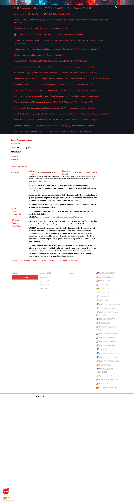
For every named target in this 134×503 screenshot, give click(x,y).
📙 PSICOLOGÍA (103, 365)
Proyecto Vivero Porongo (51, 78)
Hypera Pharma (71, 120)
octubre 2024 (45, 273)
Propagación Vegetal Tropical (26, 78)
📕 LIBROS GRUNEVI (105, 319)
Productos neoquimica (91, 120)
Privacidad (56, 172)
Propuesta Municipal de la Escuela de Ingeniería (67, 90)
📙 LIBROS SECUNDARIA (107, 361)
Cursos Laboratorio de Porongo (70, 34)
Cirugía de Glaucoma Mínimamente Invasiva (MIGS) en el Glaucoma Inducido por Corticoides (53, 102)
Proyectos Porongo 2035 (85, 67)
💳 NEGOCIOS (102, 289)
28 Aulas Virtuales (67, 84)
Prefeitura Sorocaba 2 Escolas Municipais (31, 29)
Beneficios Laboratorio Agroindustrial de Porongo (34, 67)
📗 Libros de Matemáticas (107, 334)
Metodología (45, 172)
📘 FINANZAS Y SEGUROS (108, 353)
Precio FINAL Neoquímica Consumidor (30, 131)
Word (14, 208)
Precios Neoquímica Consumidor (63, 131)
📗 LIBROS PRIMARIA (106, 345)
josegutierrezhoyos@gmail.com (50, 217)
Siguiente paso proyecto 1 (68, 114)
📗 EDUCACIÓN (103, 323)
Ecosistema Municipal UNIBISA (95, 114)
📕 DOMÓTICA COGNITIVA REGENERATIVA (33, 34)
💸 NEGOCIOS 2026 (104, 292)
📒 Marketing (102, 300)
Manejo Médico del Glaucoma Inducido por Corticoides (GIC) (39, 108)
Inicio (78, 260)
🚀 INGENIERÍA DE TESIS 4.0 (57, 14)
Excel (14, 211)
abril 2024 (44, 289)
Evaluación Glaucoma (100, 90)
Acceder (71, 273)
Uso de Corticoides (21, 114)
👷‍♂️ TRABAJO (102, 285)
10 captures (16, 143)
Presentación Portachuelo (46, 125)
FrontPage (16, 226)
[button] (6, 491)
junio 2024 (44, 281)
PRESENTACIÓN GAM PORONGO (28, 90)
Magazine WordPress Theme (24, 396)
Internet (15, 223)
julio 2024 (44, 277)
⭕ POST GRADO (103, 281)
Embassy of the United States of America (77, 125)
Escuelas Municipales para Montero (29, 55)
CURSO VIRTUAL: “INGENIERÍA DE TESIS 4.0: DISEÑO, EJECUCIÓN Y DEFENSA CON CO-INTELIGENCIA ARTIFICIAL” (61, 21)
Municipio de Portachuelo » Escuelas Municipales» (35, 84)
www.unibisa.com (40, 181)
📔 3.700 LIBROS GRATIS (107, 308)
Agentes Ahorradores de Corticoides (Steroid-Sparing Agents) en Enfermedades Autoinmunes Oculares (56, 96)
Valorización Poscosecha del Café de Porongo (79, 73)
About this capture (19, 166)
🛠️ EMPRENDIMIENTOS (107, 380)
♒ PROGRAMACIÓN (105, 273)
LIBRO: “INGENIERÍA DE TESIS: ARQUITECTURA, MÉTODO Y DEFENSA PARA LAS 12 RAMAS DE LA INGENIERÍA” (58, 41)
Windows (15, 220)
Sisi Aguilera (85, 131)
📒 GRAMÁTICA (103, 296)
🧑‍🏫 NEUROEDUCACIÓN (106, 387)
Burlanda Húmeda (85, 84)
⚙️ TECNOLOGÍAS (104, 277)
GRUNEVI (19, 2)
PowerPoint (16, 214)
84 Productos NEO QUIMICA (50, 120)
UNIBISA (15, 172)
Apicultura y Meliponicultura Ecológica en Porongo (35, 73)
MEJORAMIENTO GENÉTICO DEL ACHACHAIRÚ (87, 78)
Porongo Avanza (65, 67)
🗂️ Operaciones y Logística (107, 376)
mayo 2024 (44, 285)
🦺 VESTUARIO (103, 384)
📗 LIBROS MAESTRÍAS (107, 341)
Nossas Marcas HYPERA (24, 120)
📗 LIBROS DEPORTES (106, 338)
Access (14, 217)
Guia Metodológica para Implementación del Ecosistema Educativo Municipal (46, 49)
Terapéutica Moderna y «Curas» (82, 108)
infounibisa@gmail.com (73, 217)
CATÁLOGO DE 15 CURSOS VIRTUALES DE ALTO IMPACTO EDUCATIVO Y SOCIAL (50, 61)
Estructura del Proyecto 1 (43, 114)
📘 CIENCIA (101, 349)
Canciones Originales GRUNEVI (27, 14)
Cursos (78, 172)
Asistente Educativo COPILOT (78, 8)
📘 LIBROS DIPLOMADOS (107, 357)
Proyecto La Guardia (90, 49)
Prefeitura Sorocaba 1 (61, 29)
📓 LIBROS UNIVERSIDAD (108, 304)
